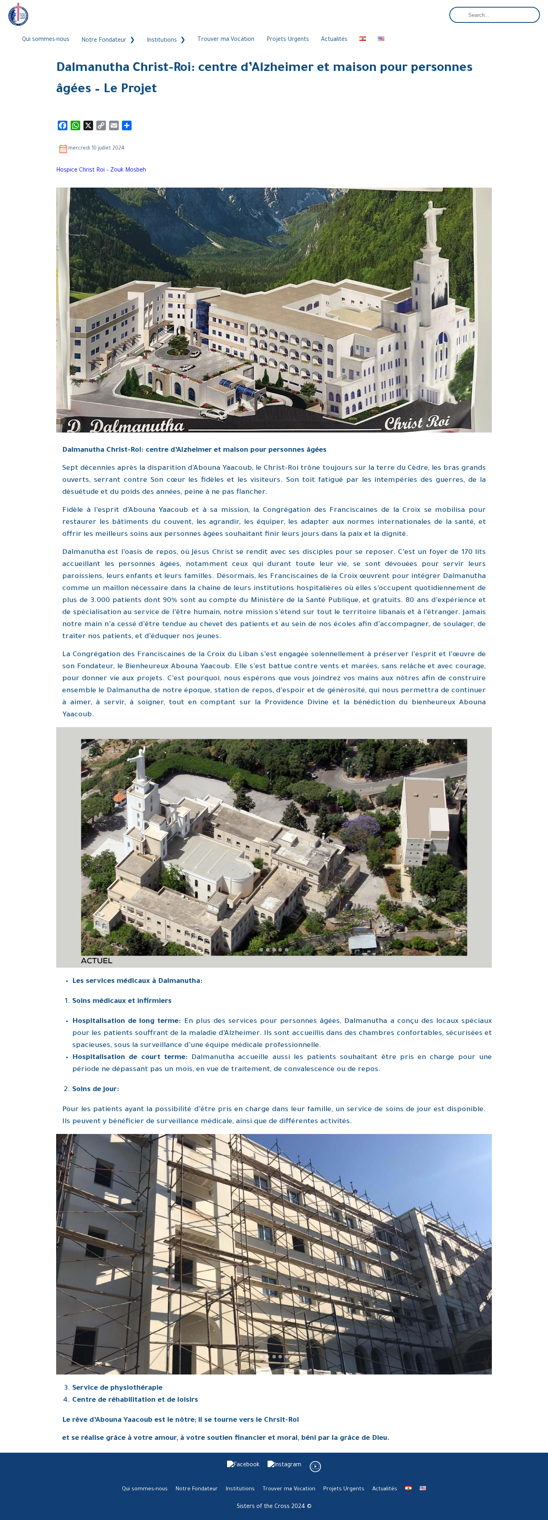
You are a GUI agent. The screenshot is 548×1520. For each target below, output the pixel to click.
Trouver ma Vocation (225, 40)
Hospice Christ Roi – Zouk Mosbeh (101, 171)
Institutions (162, 41)
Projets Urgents (287, 40)
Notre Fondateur (103, 41)
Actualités (334, 40)
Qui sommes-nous (45, 40)
